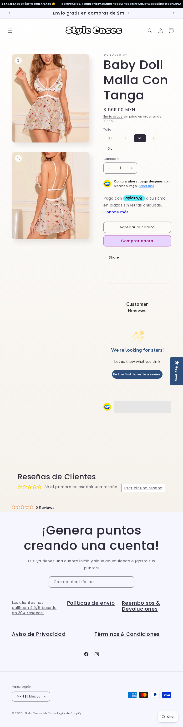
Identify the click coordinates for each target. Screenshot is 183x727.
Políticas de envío (91, 602)
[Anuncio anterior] (9, 13)
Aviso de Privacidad (39, 634)
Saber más (146, 185)
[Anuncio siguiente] (173, 13)
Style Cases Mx (36, 713)
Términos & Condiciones (127, 634)
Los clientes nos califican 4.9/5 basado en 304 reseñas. (34, 608)
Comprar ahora (137, 240)
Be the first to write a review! (137, 374)
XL (110, 148)
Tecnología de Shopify (65, 713)
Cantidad (111, 159)
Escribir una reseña (143, 488)
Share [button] (114, 257)
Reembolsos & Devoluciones (141, 606)
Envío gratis (113, 116)
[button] (10, 30)
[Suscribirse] (129, 582)
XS (112, 139)
